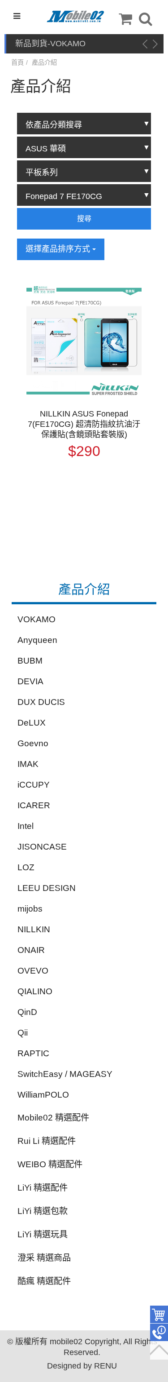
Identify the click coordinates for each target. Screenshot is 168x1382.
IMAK (28, 764)
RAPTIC (33, 1053)
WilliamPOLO (43, 1094)
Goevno (32, 743)
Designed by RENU (82, 1365)
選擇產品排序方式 (59, 248)
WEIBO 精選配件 (49, 1164)
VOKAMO (36, 619)
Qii (22, 1032)
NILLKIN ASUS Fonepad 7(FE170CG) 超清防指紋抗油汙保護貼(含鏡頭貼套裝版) (84, 424)
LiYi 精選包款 (42, 1211)
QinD (27, 1012)
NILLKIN (33, 929)
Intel (25, 826)
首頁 (17, 62)
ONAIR (31, 950)
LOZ (25, 867)
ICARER (33, 805)
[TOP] (159, 1351)
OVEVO (32, 970)
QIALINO (34, 991)
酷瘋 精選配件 (44, 1281)
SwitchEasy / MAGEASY (64, 1074)
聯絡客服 (159, 1333)
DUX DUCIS (41, 702)
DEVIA (30, 681)
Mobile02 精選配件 (53, 1117)
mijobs (30, 908)
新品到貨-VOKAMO (50, 43)
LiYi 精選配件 (42, 1187)
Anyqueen (37, 640)
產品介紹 (44, 62)
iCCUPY (33, 784)
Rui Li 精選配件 (46, 1141)
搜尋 (84, 218)
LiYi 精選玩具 (42, 1234)
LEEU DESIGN (46, 888)
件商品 (159, 1315)
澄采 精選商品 (44, 1257)
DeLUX (31, 722)
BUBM (30, 660)
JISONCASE (42, 846)
